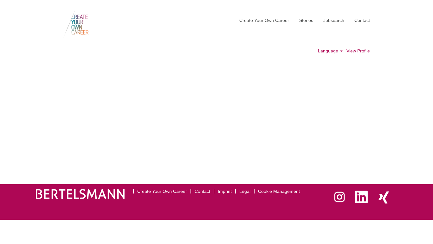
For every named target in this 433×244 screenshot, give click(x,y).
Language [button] (328, 50)
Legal (244, 191)
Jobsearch (333, 20)
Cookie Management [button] (279, 191)
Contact (362, 20)
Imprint (225, 191)
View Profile (358, 50)
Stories (306, 20)
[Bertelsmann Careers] (76, 24)
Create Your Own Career (264, 20)
